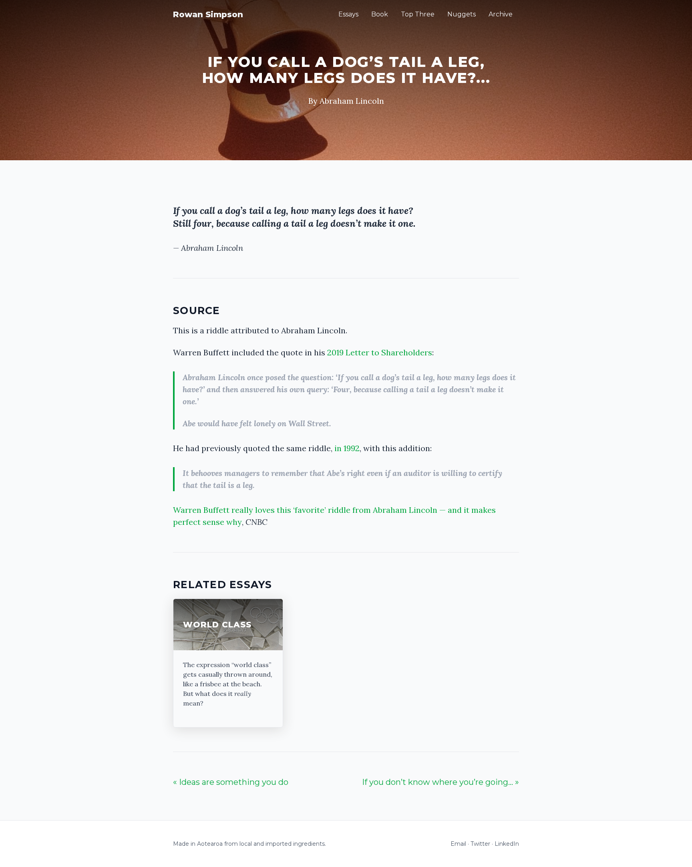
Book (379, 14)
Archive (501, 14)
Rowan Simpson (208, 14)
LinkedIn (507, 843)
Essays (348, 14)
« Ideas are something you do (230, 782)
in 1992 (347, 448)
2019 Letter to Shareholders (379, 352)
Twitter (480, 843)
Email (458, 843)
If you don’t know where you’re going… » (440, 782)
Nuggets (461, 14)
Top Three (418, 14)
